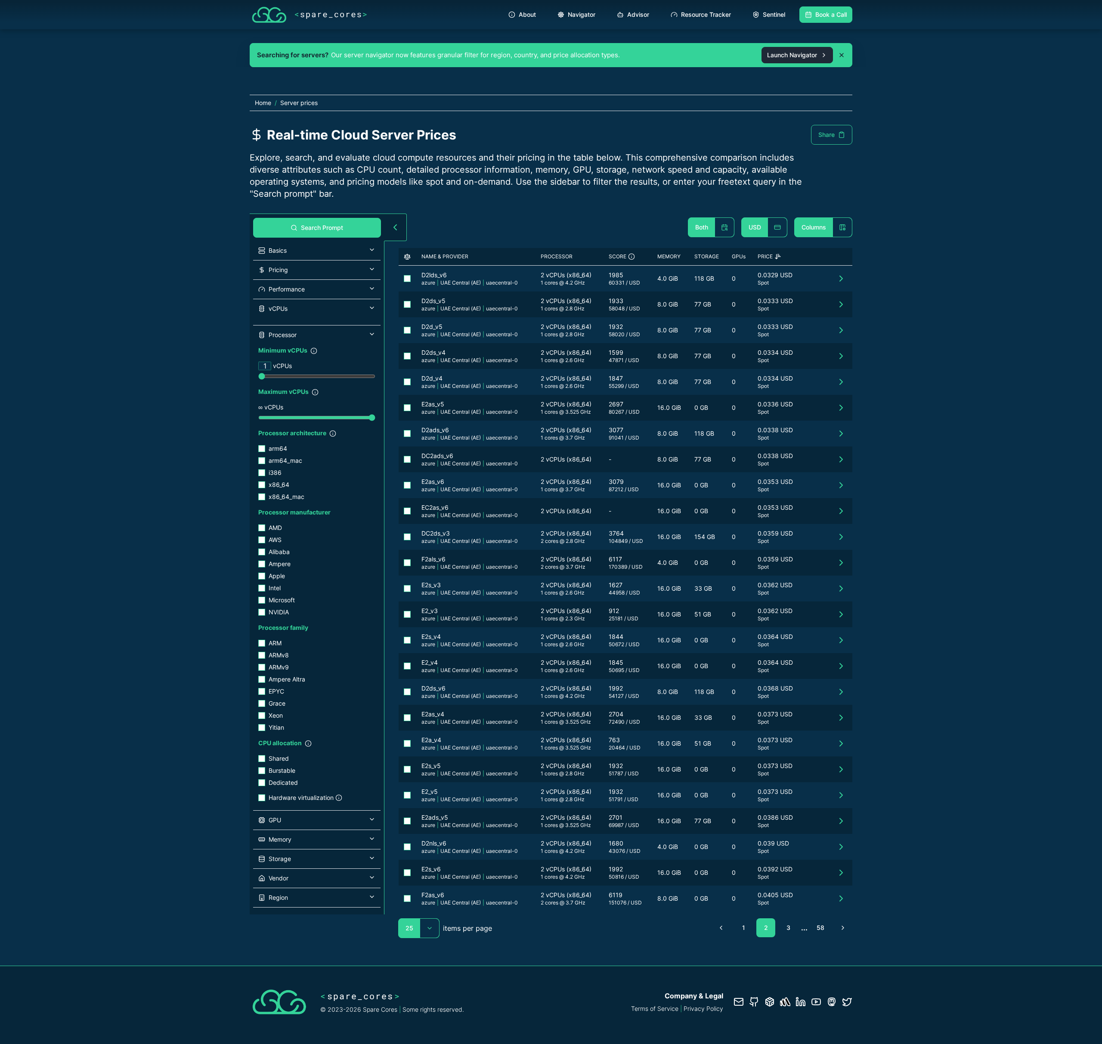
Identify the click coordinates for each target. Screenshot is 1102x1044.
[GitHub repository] (754, 1002)
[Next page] (842, 927)
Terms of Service (654, 1008)
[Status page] (785, 1002)
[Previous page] (721, 927)
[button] (316, 250)
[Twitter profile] (847, 1002)
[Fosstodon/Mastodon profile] (831, 1002)
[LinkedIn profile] (801, 1002)
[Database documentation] (770, 1002)
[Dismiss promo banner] (841, 55)
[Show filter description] (313, 350)
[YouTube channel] (816, 1002)
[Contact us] (739, 1002)
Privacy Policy (703, 1008)
